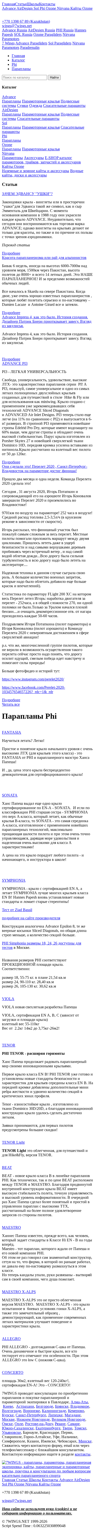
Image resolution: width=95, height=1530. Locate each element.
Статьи (21, 4)
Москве (8, 1419)
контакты (82, 1454)
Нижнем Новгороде (33, 1419)
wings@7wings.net (17, 26)
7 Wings (8, 43)
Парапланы (11, 101)
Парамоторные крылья (41, 101)
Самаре (73, 1424)
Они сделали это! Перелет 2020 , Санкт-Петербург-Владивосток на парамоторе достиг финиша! (44, 468)
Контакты (47, 4)
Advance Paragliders (31, 43)
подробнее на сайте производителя (31, 918)
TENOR (8, 1045)
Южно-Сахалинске (18, 1428)
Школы (33, 4)
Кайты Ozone (81, 8)
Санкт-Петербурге (31, 1415)
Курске (8, 1415)
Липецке (55, 1415)
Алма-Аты (79, 1402)
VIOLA (8, 999)
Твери (67, 1428)
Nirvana (63, 8)
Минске (85, 1441)
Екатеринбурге (48, 1428)
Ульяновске (11, 1432)
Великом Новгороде (68, 1419)
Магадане (73, 1415)
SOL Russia (23, 34)
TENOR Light (13, 1142)
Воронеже (31, 1411)
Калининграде (54, 1411)
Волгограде (11, 1411)
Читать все (11, 704)
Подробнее (11, 253)
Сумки (22, 105)
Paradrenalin (29, 47)
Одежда (35, 105)
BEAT (7, 1167)
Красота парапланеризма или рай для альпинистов (44, 258)
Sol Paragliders (59, 43)
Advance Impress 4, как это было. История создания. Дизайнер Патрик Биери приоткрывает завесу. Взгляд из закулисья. (46, 321)
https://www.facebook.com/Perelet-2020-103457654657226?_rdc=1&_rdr (33, 689)
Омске (7, 1424)
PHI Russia (65, 30)
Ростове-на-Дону (39, 1424)
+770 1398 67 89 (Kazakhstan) (26, 21)
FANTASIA (11, 732)
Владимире (79, 1406)
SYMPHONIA (14, 880)
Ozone (51, 8)
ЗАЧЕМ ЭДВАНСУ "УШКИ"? (27, 194)
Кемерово (76, 1411)
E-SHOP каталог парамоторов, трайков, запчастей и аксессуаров (41, 160)
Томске (80, 1428)
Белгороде (44, 1406)
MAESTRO (11, 1227)
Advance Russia (14, 30)
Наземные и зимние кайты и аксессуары (35, 171)
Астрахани (25, 1406)
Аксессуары (34, 158)
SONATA (10, 795)
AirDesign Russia (41, 30)
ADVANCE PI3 (15, 363)
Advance (9, 8)
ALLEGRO (11, 1339)
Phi (43, 8)
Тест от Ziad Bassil (17, 910)
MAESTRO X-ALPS (19, 1292)
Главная (8, 4)
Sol (37, 8)
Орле (19, 1424)
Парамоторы (12, 158)
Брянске (61, 1406)
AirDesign (25, 8)
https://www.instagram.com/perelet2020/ (33, 679)
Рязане (60, 1424)
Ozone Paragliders (47, 34)
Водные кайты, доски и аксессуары (42, 173)
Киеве (8, 1406)
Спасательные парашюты (64, 105)
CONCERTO (12, 1372)
